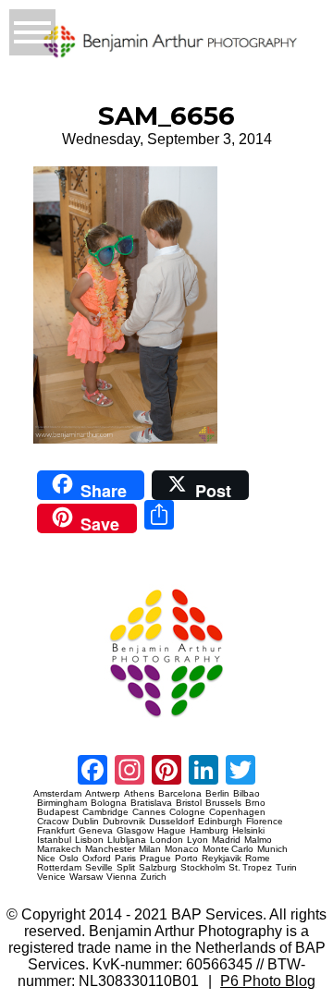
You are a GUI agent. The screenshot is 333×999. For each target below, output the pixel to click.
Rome (257, 858)
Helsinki (248, 830)
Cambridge (105, 812)
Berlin (217, 793)
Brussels (223, 803)
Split (126, 867)
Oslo (69, 858)
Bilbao (246, 793)
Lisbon (89, 840)
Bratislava (151, 803)
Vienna (121, 877)
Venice (51, 877)
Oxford (96, 858)
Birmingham (62, 803)
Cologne (187, 812)
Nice (46, 858)
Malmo (258, 840)
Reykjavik (221, 858)
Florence (264, 821)
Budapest (58, 812)
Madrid (226, 840)
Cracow (52, 821)
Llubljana (126, 840)
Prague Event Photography (61, 581)
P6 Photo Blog (267, 981)
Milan (150, 849)
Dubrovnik (124, 821)
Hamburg (209, 830)
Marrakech (59, 849)
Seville (99, 867)
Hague (171, 830)
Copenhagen (237, 812)
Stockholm (202, 867)
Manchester (110, 849)
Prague (155, 858)
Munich (272, 849)
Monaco (182, 849)
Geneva (96, 830)
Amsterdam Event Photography (66, 724)
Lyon (197, 840)
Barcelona (180, 793)
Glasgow (135, 830)
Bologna (109, 803)
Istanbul (54, 840)
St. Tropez (250, 867)
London (166, 840)
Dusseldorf (171, 821)
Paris (125, 858)
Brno (255, 803)
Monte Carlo (228, 849)
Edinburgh (220, 821)
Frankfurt (56, 830)
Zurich (153, 877)
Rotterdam (59, 867)
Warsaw (86, 877)
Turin (286, 867)
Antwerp (102, 793)
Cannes (149, 812)
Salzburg (158, 867)
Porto (186, 858)
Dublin (85, 821)
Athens (139, 793)
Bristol (189, 803)
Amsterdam (57, 793)
